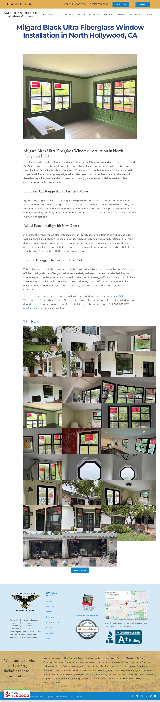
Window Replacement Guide (87, 615)
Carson (120, 658)
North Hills (102, 666)
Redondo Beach (81, 670)
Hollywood (90, 662)
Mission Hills (116, 666)
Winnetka (59, 678)
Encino (68, 662)
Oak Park (141, 666)
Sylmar (112, 674)
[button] (44, 14)
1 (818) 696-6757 (99, 4)
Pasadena (49, 670)
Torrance (150, 674)
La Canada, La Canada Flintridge (116, 662)
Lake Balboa (143, 662)
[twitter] (12, 4)
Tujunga (48, 678)
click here (31, 308)
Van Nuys (101, 678)
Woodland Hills (51, 682)
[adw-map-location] (126, 591)
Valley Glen (88, 678)
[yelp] (21, 4)
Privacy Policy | (63, 696)
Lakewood (49, 666)
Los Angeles (78, 666)
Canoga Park (95, 658)
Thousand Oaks (136, 674)
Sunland (89, 674)
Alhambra (81, 658)
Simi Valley (131, 670)
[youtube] (30, 4)
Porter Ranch (63, 670)
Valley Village (73, 678)
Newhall (90, 666)
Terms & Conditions (75, 696)
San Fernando (146, 670)
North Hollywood (52, 658)
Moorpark (129, 666)
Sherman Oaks (116, 670)
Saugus (80, 674)
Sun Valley (101, 674)
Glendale (78, 662)
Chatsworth (132, 658)
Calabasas (110, 658)
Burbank (58, 662)
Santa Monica (98, 670)
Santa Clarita (50, 674)
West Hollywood (138, 678)
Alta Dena (69, 658)
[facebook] (7, 4)
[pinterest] (25, 4)
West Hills (122, 678)
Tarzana (121, 674)
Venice (112, 678)
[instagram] (17, 4)
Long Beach (63, 666)
